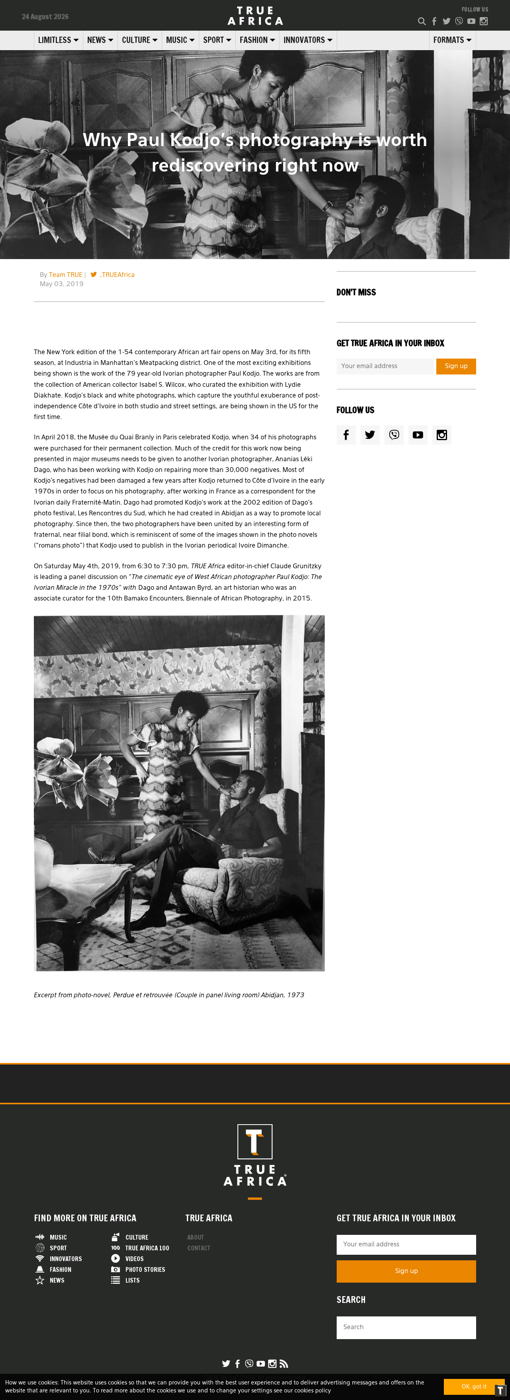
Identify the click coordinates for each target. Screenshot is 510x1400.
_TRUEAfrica (117, 275)
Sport (213, 40)
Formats (449, 40)
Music (176, 40)
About (195, 1237)
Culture (136, 40)
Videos (135, 1259)
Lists (133, 1280)
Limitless (54, 40)
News (96, 40)
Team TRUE (65, 275)
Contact (198, 1248)
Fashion (254, 40)
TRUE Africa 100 (147, 1248)
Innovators (304, 40)
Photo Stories (145, 1269)
